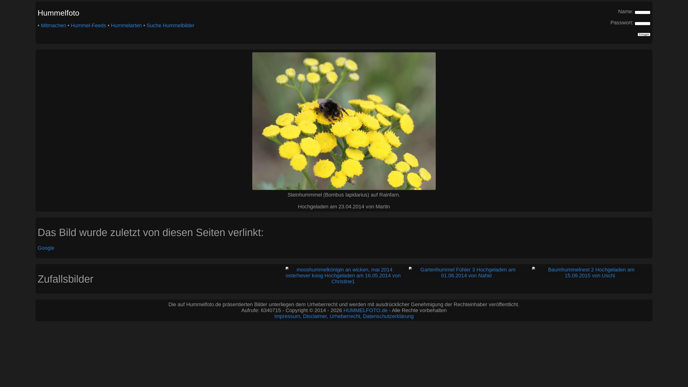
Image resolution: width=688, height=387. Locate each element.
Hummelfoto (58, 13)
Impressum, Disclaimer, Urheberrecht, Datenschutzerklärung (344, 316)
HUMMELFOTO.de (365, 310)
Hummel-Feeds (88, 25)
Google (46, 248)
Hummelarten (126, 25)
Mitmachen (53, 25)
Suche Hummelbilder (170, 25)
